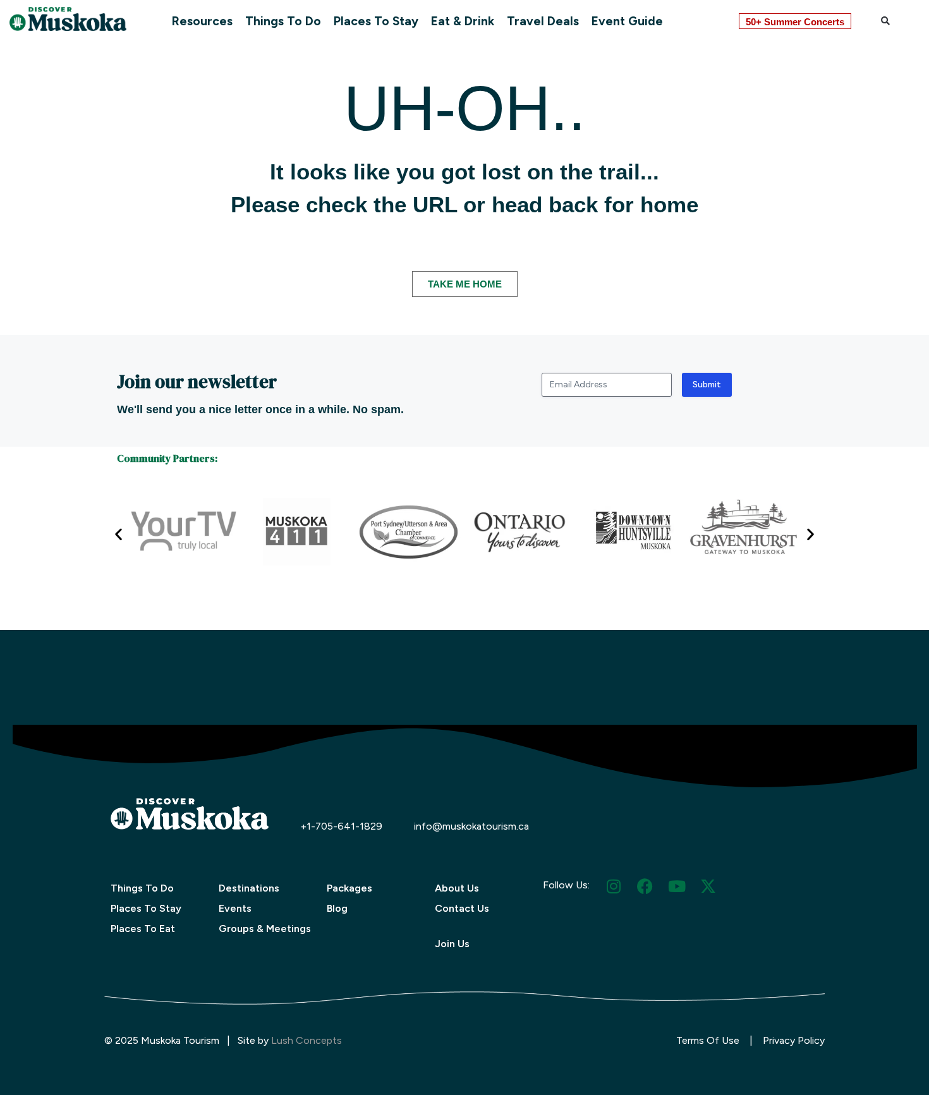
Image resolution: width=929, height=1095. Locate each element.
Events (235, 908)
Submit (707, 384)
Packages (349, 888)
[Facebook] (645, 886)
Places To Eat (143, 929)
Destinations (249, 888)
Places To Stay (376, 21)
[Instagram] (613, 886)
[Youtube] (676, 886)
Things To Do (283, 21)
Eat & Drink (462, 21)
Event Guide (627, 21)
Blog (337, 908)
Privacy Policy (794, 1040)
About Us (457, 888)
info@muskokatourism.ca (471, 826)
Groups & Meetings (265, 929)
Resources (202, 21)
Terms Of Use (707, 1040)
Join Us (452, 944)
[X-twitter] (708, 886)
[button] (885, 21)
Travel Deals (543, 21)
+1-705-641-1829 (341, 826)
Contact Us (462, 908)
